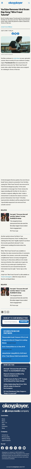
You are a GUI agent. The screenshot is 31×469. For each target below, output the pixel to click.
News (3, 419)
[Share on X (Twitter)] (15, 33)
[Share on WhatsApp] (18, 33)
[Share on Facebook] (13, 33)
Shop (3, 428)
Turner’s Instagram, (6, 277)
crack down (16, 58)
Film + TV (4, 423)
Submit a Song (6, 438)
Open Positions (6, 440)
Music (3, 421)
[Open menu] (2, 3)
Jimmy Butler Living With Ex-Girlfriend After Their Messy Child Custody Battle (15, 356)
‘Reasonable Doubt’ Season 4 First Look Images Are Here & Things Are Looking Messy (15, 340)
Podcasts (4, 426)
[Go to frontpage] (15, 3)
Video (3, 424)
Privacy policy (6, 437)
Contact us (5, 435)
